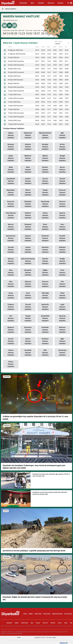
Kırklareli (45, 238)
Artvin (62, 146)
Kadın (65, 623)
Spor (32, 623)
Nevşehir (28, 272)
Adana (10, 135)
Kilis (45, 352)
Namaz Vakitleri (10, 9)
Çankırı (28, 181)
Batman (62, 329)
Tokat (62, 295)
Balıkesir (27, 158)
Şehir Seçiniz (58, 41)
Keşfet (16, 623)
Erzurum (10, 203)
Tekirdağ (45, 295)
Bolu (28, 169)
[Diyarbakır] (36, 394)
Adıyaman (28, 135)
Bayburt (10, 329)
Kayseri (28, 238)
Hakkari (28, 215)
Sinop (10, 295)
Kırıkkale (45, 329)
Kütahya (45, 249)
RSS (19, 637)
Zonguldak (45, 318)
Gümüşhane (11, 215)
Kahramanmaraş (28, 261)
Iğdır (62, 341)
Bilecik (45, 158)
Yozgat (28, 318)
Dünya (60, 623)
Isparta (62, 215)
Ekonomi (45, 623)
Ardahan (45, 341)
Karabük (28, 352)
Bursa (62, 169)
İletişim (31, 613)
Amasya (10, 146)
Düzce (10, 364)
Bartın (28, 341)
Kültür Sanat (24, 623)
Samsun (45, 283)
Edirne (28, 192)
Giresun (62, 203)
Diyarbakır (11, 192)
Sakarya (28, 283)
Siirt (62, 283)
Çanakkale (11, 181)
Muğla (62, 261)
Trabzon (10, 306)
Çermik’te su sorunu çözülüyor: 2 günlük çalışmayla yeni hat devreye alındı (34, 550)
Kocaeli (10, 249)
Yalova (10, 352)
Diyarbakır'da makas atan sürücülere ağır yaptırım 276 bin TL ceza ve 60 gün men (51, 475)
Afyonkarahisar (45, 135)
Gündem (52, 623)
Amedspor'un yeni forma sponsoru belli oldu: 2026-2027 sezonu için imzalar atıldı (49, 493)
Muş (10, 272)
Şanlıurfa (45, 306)
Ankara (28, 146)
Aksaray (62, 318)
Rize (10, 283)
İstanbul (28, 226)
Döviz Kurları (46, 613)
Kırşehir (62, 238)
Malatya (62, 249)
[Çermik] (36, 528)
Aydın (10, 158)
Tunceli (28, 306)
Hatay (45, 215)
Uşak (62, 306)
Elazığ (45, 192)
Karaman (28, 329)
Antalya (45, 146)
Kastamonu (10, 238)
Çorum (45, 181)
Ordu (62, 272)
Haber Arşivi (38, 613)
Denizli (62, 181)
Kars (62, 226)
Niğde (45, 272)
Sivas (28, 295)
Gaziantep (45, 203)
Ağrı (62, 135)
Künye (25, 613)
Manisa (10, 261)
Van (10, 318)
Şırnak (10, 341)
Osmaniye (62, 352)
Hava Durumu (68, 613)
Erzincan (62, 192)
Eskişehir (28, 203)
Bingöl (62, 158)
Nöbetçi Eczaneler (57, 613)
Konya (28, 249)
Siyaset (38, 623)
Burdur (45, 169)
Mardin (45, 261)
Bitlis (10, 169)
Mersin (10, 226)
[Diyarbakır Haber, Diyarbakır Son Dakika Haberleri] (10, 613)
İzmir (45, 226)
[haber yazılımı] (64, 643)
